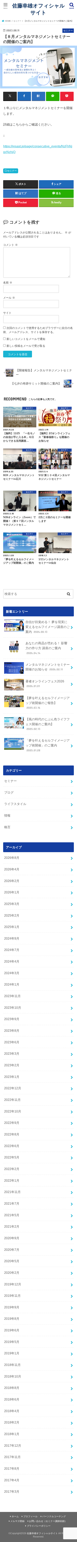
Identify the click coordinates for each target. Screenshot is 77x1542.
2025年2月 (11, 915)
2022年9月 (11, 1122)
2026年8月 (11, 857)
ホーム (15, 1516)
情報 (7, 815)
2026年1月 (11, 892)
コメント (10, 244)
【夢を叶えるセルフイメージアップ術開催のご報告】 (47, 702)
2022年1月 (11, 1180)
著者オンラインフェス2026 (44, 683)
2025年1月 (11, 927)
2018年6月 (11, 1399)
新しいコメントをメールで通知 (26, 339)
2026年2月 (11, 881)
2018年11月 (12, 1365)
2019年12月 (12, 1284)
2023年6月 (11, 1042)
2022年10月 (12, 1111)
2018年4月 (11, 1411)
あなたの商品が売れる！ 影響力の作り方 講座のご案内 (46, 647)
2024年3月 (11, 973)
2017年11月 (12, 1457)
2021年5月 (11, 1215)
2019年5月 (11, 1342)
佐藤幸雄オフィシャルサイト (38, 8)
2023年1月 (11, 1076)
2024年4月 (11, 961)
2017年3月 (11, 1491)
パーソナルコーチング (54, 1516)
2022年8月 (11, 1134)
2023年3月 (11, 1053)
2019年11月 (12, 1295)
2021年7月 (11, 1203)
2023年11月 (12, 996)
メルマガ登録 (17, 1521)
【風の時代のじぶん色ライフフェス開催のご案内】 (47, 724)
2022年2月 (11, 1169)
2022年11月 (12, 1099)
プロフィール (30, 1516)
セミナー (12, 170)
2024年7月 (11, 950)
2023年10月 (12, 1007)
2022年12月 (12, 1088)
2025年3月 (11, 904)
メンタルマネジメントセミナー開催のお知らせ (47, 667)
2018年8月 (11, 1388)
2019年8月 (11, 1318)
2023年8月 (11, 1030)
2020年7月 (11, 1249)
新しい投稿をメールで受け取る (26, 345)
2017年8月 (11, 1468)
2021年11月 (12, 1192)
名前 (7, 282)
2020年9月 (11, 1238)
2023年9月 (11, 1019)
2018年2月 (11, 1422)
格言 (7, 827)
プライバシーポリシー (39, 1526)
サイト (7, 312)
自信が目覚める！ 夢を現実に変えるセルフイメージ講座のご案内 (47, 626)
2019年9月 (11, 1307)
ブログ (9, 792)
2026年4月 (11, 869)
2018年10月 (12, 1376)
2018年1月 (11, 1434)
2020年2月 (11, 1272)
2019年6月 (11, 1330)
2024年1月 (11, 984)
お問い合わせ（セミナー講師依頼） (48, 1521)
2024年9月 (11, 938)
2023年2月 (11, 1065)
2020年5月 (11, 1261)
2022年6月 (11, 1146)
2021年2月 (11, 1226)
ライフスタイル (15, 804)
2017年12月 (12, 1445)
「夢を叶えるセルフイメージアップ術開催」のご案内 (47, 745)
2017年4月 (11, 1480)
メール (9, 297)
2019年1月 (11, 1353)
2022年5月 (11, 1157)
